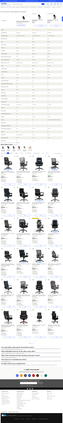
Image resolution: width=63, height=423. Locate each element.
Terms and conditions (27, 385)
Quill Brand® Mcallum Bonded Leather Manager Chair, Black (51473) (38, 172)
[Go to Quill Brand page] (17, 375)
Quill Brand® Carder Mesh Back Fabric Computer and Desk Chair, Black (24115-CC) (23, 172)
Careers (48, 397)
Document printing (19, 401)
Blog (47, 394)
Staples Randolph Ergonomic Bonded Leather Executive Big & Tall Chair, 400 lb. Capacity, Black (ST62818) (8, 265)
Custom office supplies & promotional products (23, 400)
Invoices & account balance (6, 397)
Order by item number (35, 397)
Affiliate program (19, 408)
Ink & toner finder (34, 394)
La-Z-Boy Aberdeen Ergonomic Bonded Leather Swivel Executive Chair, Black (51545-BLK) (39, 296)
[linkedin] (30, 388)
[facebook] (32, 388)
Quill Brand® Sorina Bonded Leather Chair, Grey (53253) (54, 203)
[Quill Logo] (3, 3)
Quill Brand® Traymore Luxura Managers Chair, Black (24, 264)
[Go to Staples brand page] (34, 375)
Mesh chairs (2, 348)
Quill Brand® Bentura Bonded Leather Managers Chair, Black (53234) (7, 295)
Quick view (7, 199)
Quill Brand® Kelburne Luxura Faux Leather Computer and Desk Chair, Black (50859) (8, 172)
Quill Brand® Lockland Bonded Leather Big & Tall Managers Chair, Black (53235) (7, 203)
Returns (3, 394)
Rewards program (19, 394)
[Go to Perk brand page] (29, 375)
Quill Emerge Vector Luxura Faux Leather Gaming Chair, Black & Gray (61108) (55, 264)
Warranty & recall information (6, 401)
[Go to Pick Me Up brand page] (25, 375)
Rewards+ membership (20, 393)
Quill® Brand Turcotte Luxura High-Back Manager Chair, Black (39, 325)
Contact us (3, 404)
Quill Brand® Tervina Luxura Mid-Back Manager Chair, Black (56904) (38, 203)
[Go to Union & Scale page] (42, 375)
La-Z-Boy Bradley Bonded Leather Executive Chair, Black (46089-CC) (22, 325)
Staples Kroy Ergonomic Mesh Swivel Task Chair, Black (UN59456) (39, 264)
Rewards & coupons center (36, 398)
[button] (43, 4)
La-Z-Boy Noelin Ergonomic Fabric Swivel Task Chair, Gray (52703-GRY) (55, 295)
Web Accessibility (49, 398)
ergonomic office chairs (13, 353)
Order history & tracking (5, 393)
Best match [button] (59, 153)
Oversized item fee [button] (36, 180)
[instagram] (27, 388)
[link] (14, 156)
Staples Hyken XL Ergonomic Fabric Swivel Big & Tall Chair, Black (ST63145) (54, 325)
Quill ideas (18, 407)
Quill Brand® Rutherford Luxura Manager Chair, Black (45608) (8, 234)
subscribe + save (19, 397)
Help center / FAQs (4, 398)
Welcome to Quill (49, 393)
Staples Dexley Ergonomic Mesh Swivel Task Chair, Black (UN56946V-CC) (38, 234)
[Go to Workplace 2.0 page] (46, 375)
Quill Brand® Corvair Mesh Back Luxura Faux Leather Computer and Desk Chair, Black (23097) (23, 296)
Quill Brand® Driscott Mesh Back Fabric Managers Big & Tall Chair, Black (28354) (23, 234)
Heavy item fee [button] (4, 181)
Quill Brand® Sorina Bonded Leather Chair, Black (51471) (54, 234)
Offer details (3, 179)
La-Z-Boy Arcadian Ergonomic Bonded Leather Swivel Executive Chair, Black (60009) (23, 203)
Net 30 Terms (19, 398)
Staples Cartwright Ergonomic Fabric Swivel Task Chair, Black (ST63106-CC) (54, 172)
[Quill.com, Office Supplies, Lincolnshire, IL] (4, 415)
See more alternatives (21, 25)
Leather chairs (27, 348)
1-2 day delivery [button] (19, 182)
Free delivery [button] (50, 180)
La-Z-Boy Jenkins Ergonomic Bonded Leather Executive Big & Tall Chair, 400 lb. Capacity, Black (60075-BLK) (8, 326)
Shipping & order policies (5, 400)
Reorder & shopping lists (35, 393)
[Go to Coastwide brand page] (21, 375)
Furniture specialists (20, 404)
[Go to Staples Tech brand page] (38, 375)
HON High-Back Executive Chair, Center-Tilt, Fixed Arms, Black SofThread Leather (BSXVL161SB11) (23, 22)
